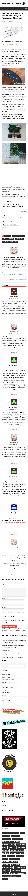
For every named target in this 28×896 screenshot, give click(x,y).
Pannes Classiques (6, 697)
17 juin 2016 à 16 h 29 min (14, 333)
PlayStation (11, 856)
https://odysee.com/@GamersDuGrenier (12, 654)
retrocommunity (14, 859)
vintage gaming (6, 876)
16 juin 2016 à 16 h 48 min (14, 298)
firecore (15, 236)
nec (3, 853)
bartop (22, 833)
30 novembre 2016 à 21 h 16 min (14, 513)
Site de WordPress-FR (7, 813)
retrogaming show (7, 867)
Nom (3, 598)
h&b (4, 238)
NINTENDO (13, 853)
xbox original (16, 876)
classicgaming (16, 836)
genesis (22, 236)
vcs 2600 (13, 873)
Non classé (4, 695)
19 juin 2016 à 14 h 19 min (14, 409)
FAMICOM (12, 844)
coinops (20, 839)
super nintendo (16, 870)
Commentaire (5, 587)
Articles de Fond (6, 674)
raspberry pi (20, 856)
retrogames (14, 861)
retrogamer (5, 861)
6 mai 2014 (5, 21)
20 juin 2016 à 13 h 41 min (14, 478)
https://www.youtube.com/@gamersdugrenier (13, 657)
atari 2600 (15, 833)
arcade (4, 833)
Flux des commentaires (7, 810)
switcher (5, 241)
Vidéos (3, 703)
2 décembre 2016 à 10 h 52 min (14, 548)
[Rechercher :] (14, 666)
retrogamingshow (20, 867)
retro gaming (15, 864)
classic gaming (6, 839)
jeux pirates (5, 850)
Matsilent (12, 21)
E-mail (3, 603)
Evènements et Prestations (8, 685)
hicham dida (14, 296)
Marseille (13, 850)
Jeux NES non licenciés (7, 687)
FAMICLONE (5, 844)
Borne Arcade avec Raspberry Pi (10, 682)
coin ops (4, 841)
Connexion (4, 805)
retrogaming (19, 238)
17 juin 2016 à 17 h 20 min (14, 367)
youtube (4, 879)
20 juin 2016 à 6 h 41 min (14, 444)
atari (9, 833)
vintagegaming (21, 873)
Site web (4, 607)
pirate (4, 856)
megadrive (10, 238)
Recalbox (4, 859)
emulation (16, 841)
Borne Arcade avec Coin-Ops (9, 679)
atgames (8, 236)
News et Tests (5, 692)
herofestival (21, 847)
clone (14, 839)
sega (3, 870)
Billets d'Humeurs (6, 677)
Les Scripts (4, 690)
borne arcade (6, 836)
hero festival (12, 847)
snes (8, 870)
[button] (26, 9)
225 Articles (20, 257)
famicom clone (21, 844)
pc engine (20, 853)
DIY (10, 841)
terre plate (13, 241)
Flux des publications (7, 808)
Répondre (14, 319)
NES (7, 853)
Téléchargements (6, 700)
